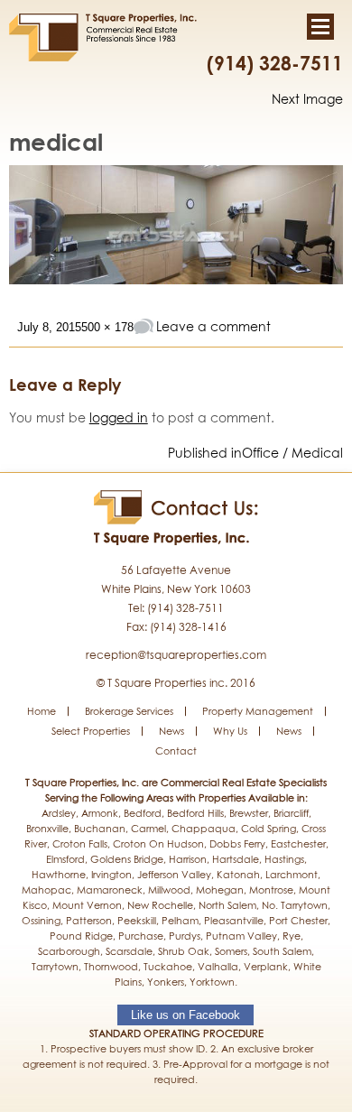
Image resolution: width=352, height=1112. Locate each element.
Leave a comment (213, 326)
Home (41, 711)
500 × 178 (107, 327)
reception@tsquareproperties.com (176, 655)
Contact (176, 750)
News (171, 731)
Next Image (307, 99)
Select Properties (90, 731)
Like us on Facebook (185, 1015)
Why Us (230, 731)
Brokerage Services (129, 711)
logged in (118, 417)
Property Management (257, 711)
